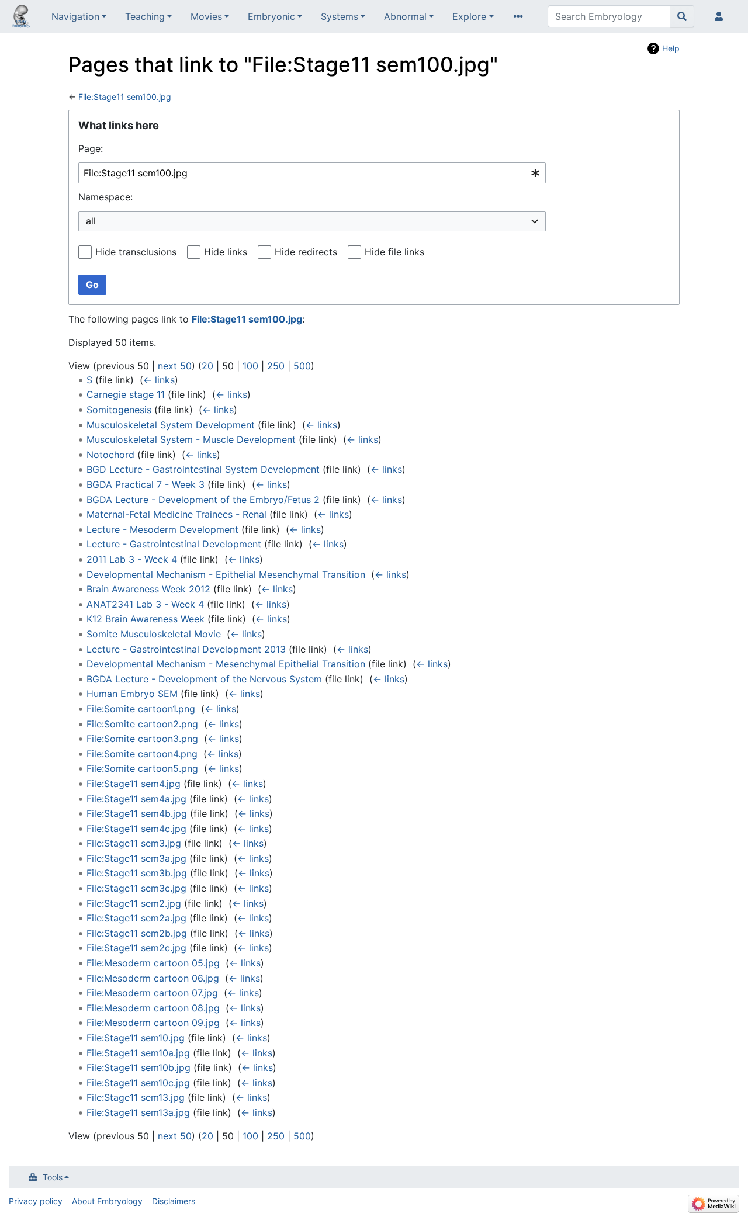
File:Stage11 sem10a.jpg (138, 1053)
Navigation (75, 16)
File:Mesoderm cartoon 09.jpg (153, 1022)
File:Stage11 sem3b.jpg (136, 873)
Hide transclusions (135, 252)
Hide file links (394, 252)
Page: (90, 148)
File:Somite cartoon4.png (142, 754)
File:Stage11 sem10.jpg (135, 1038)
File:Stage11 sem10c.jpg (138, 1083)
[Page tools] (520, 16)
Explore (469, 16)
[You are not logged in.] (721, 16)
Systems (339, 16)
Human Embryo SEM (132, 693)
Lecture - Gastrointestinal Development (173, 544)
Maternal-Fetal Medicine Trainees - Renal (176, 514)
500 (302, 366)
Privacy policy (36, 1201)
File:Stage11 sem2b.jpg (136, 933)
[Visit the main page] (21, 18)
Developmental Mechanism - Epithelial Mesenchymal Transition (225, 574)
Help (671, 48)
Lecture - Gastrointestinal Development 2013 (186, 649)
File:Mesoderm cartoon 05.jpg (153, 963)
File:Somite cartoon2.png (142, 724)
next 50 (175, 366)
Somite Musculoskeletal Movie (153, 634)
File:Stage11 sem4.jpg (133, 783)
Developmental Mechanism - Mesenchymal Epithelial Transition (225, 664)
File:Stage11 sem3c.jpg (136, 888)
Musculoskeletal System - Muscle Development (191, 439)
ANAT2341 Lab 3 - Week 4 (145, 604)
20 (207, 366)
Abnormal (405, 16)
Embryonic (271, 16)
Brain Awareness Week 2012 (148, 589)
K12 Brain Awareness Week (145, 619)
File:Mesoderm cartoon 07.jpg (152, 993)
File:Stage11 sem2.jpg (133, 903)
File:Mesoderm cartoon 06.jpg (152, 978)
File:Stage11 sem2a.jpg (136, 918)
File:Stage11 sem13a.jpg (138, 1112)
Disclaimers (173, 1201)
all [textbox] (91, 221)
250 (276, 366)
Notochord (110, 454)
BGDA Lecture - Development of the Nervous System (204, 679)
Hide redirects (306, 252)
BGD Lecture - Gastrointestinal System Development (203, 469)
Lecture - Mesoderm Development (162, 529)
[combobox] (312, 173)
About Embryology (107, 1201)
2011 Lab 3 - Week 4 (131, 559)
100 (250, 366)
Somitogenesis (118, 409)
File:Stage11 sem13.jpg (135, 1097)
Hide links (225, 252)
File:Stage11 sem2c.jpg (136, 948)
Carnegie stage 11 (125, 394)
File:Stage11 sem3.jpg (133, 843)
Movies (206, 16)
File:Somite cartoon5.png (142, 768)
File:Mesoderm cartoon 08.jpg (153, 1008)
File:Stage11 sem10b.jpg (138, 1067)
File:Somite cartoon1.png (140, 709)
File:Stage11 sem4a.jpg (136, 799)
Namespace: (105, 197)
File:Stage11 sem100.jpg (124, 97)
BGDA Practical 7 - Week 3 (145, 484)
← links (159, 380)
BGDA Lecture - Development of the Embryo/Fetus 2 (203, 499)
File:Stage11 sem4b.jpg (136, 813)
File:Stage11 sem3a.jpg (136, 858)
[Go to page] (682, 16)
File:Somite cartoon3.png (142, 738)
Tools (53, 1177)
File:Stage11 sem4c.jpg (136, 828)
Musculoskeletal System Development (170, 425)
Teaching (145, 16)
